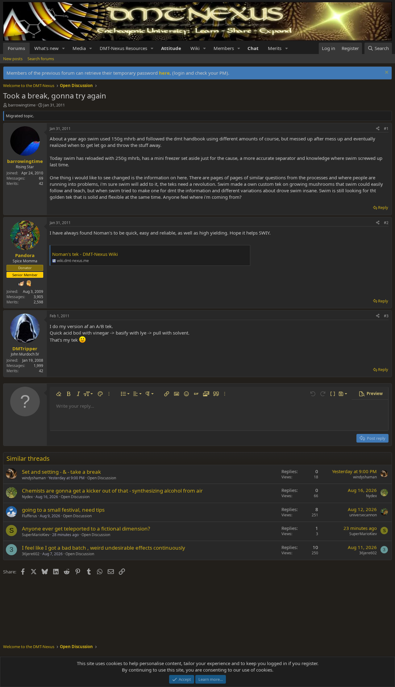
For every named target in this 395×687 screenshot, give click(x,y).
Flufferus (29, 515)
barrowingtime (21, 105)
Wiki (195, 48)
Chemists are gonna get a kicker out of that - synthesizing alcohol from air (112, 490)
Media (79, 48)
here (164, 73)
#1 (386, 128)
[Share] (378, 128)
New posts (13, 58)
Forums (16, 48)
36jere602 (31, 553)
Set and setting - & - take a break (61, 471)
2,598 (38, 302)
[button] (63, 48)
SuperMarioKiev (35, 534)
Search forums (40, 58)
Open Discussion (101, 478)
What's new (46, 48)
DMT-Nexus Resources (123, 48)
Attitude (171, 48)
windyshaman (34, 478)
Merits (274, 48)
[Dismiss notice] (386, 73)
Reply (383, 207)
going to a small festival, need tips (63, 509)
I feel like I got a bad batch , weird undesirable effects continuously (103, 547)
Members (224, 48)
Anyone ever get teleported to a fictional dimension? (86, 528)
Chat (253, 48)
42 (41, 183)
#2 (386, 222)
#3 (386, 316)
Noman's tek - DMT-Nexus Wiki (85, 254)
